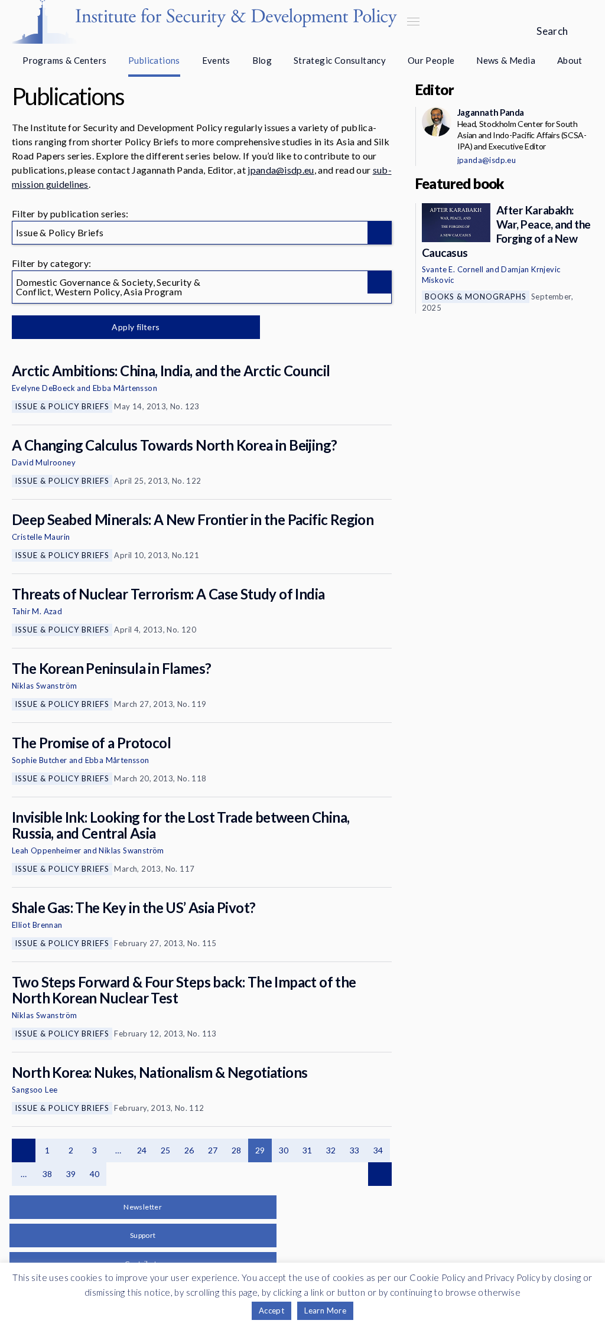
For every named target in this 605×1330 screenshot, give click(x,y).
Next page (380, 1174)
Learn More (325, 1310)
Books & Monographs (475, 296)
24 (142, 1150)
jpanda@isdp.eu (281, 169)
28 (237, 1150)
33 (355, 1150)
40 (95, 1174)
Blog (262, 60)
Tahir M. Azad (37, 611)
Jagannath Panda (490, 112)
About (570, 60)
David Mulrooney (44, 462)
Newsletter (142, 1206)
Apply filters (136, 327)
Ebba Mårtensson (125, 388)
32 (331, 1150)
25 (166, 1150)
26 (189, 1150)
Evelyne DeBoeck (43, 388)
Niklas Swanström (44, 685)
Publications (154, 60)
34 (378, 1150)
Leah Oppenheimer (46, 850)
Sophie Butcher (39, 760)
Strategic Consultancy (340, 60)
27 (213, 1150)
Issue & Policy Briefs (62, 406)
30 (284, 1150)
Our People (431, 60)
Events (216, 60)
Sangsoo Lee (34, 1089)
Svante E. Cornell (453, 269)
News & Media (505, 60)
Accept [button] (271, 1310)
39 (71, 1174)
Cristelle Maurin (41, 537)
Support (143, 1235)
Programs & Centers (64, 60)
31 (307, 1150)
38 (48, 1174)
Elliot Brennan (37, 925)
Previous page (23, 1150)
